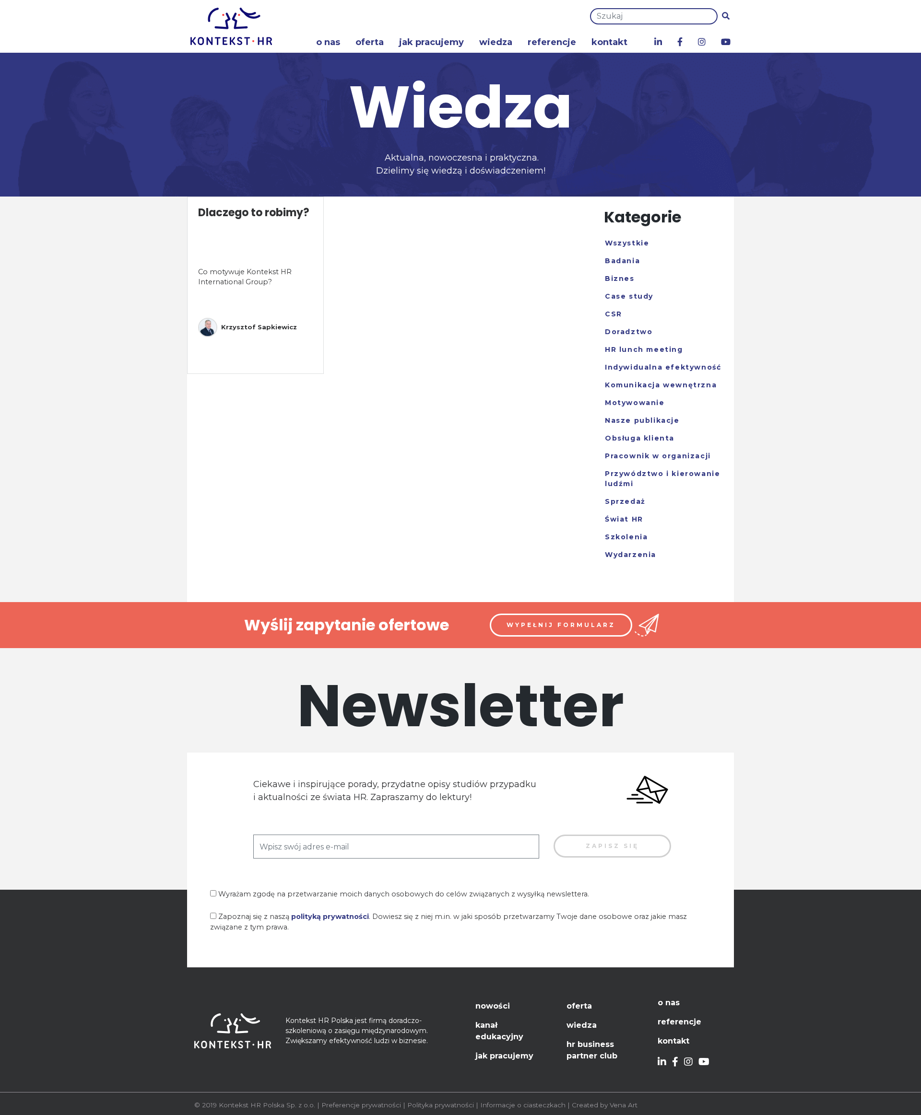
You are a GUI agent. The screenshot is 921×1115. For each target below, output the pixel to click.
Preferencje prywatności (361, 1105)
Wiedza (495, 42)
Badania (622, 260)
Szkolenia (626, 537)
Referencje (552, 42)
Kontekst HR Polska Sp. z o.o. (267, 1105)
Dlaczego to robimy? (253, 212)
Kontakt (609, 42)
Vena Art (624, 1105)
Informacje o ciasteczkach (523, 1105)
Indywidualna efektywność (663, 367)
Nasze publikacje (642, 420)
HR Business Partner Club (592, 1050)
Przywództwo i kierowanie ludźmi (662, 478)
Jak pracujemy (431, 42)
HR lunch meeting (644, 349)
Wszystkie (627, 243)
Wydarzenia (630, 554)
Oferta (369, 42)
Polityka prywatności (440, 1105)
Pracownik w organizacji (658, 456)
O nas (328, 42)
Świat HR (624, 519)
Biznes (620, 278)
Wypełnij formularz (561, 624)
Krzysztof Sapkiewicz (259, 327)
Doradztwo (628, 331)
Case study (629, 296)
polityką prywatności (330, 916)
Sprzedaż (625, 501)
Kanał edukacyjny (499, 1031)
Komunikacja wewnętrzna (661, 385)
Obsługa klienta (639, 438)
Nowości (492, 1005)
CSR (613, 314)
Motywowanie (635, 402)
